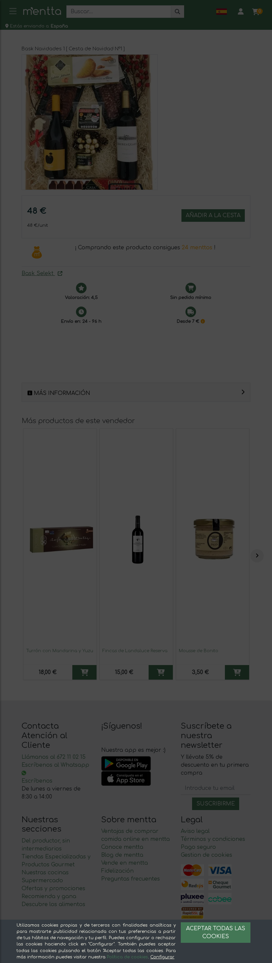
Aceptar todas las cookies (215, 932)
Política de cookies (127, 957)
